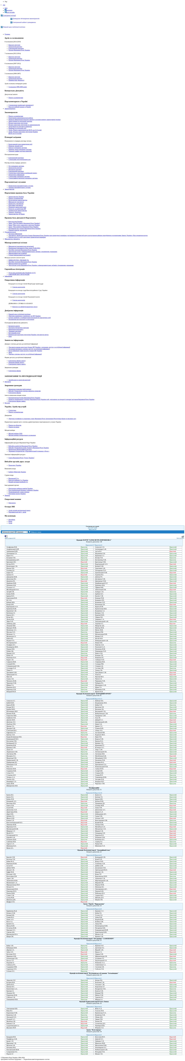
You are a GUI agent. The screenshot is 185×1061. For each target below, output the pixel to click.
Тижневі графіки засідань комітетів (20, 151)
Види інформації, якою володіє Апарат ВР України (25, 351)
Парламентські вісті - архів (17, 512)
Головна (7, 34)
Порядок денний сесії (15, 146)
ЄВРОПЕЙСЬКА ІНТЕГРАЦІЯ (18, 274)
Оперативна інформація (16, 175)
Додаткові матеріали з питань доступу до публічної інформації (29, 349)
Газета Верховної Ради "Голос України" (21, 458)
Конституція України (15, 221)
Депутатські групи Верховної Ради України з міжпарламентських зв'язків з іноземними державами (41, 265)
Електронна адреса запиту (17, 364)
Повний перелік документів (17, 230)
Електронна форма (14, 371)
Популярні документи (15, 205)
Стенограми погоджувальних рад (19, 159)
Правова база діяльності (16, 80)
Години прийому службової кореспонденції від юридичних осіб (29, 317)
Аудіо (10, 523)
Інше (10, 336)
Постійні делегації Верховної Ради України (22, 250)
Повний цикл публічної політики (19, 314)
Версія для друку (180, 538)
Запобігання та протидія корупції (19, 380)
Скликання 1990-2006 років (17, 87)
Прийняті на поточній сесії (17, 128)
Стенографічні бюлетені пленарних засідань (23, 178)
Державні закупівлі (14, 331)
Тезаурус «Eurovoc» (14, 212)
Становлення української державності (20, 105)
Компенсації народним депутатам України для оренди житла (28, 334)
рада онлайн (11, 12)
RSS (6, 8)
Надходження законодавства (17, 200)
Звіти (10, 352)
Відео (10, 521)
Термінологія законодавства (17, 210)
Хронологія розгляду (15, 47)
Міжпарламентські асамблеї (17, 253)
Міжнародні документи (16, 202)
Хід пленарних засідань (16, 166)
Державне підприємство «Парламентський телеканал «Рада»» (28, 451)
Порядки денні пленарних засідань (19, 149)
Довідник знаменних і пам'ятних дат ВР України (24, 316)
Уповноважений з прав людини (18, 492)
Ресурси (7, 403)
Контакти (8, 382)
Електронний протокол (16, 48)
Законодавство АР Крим (16, 214)
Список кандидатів (18, 287)
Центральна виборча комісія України (20, 488)
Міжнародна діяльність (12, 239)
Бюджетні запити (14, 326)
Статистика (12, 410)
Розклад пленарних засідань (17, 148)
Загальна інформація (15, 234)
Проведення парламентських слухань (20, 186)
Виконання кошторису (15, 329)
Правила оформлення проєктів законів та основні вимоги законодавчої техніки (34, 119)
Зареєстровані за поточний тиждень (20, 121)
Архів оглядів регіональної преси (19, 510)
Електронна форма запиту (17, 361)
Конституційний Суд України (18, 480)
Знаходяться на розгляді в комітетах (20, 126)
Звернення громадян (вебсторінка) (19, 389)
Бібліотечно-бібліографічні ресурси (20, 449)
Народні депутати (14, 45)
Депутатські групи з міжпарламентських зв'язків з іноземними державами (32, 251)
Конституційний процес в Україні (19, 107)
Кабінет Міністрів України (17, 472)
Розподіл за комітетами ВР (17, 209)
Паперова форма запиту (16, 362)
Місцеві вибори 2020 (15, 433)
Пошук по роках (13, 427)
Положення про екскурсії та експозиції (21, 319)
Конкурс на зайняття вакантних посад (24, 307)
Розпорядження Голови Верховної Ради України (24, 398)
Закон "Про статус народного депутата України (24, 225)
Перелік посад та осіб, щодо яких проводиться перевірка (27, 237)
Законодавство (9, 189)
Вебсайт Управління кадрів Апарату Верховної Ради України (28, 448)
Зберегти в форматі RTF (10, 538)
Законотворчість (10, 108)
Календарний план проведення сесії (20, 144)
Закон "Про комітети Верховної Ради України (23, 227)
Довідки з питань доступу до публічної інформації (25, 354)
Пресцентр (12, 503)
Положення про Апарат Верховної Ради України (24, 228)
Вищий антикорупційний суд (18, 482)
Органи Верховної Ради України (19, 50)
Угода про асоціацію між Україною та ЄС (22, 273)
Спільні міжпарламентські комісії (19, 255)
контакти (9, 10)
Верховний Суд (13, 478)
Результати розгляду (15, 169)
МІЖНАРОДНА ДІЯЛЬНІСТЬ (18, 260)
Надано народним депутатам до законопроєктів (24, 125)
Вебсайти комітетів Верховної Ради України (22, 446)
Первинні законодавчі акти (17, 207)
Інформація (8, 276)
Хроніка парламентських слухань (19, 187)
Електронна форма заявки (17, 401)
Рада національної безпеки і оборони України (23, 490)
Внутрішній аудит (14, 333)
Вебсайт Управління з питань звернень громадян (24, 391)
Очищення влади (10, 232)
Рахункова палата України (17, 494)
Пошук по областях (14, 425)
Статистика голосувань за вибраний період (22, 173)
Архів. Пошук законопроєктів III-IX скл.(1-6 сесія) (25, 130)
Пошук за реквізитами (15, 98)
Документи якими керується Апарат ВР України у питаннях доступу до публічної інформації (39, 347)
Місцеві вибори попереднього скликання (22, 435)
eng (4, 5)
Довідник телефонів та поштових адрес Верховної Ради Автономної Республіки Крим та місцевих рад (42, 418)
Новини (7, 495)
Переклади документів (15, 203)
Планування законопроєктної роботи (20, 118)
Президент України (14, 465)
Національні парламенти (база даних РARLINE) (24, 248)
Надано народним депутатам (17, 123)
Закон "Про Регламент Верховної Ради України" (24, 223)
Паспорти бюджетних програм (18, 328)
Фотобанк (11, 519)
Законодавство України (16, 196)
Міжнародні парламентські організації (21, 246)
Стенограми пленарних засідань (19, 176)
